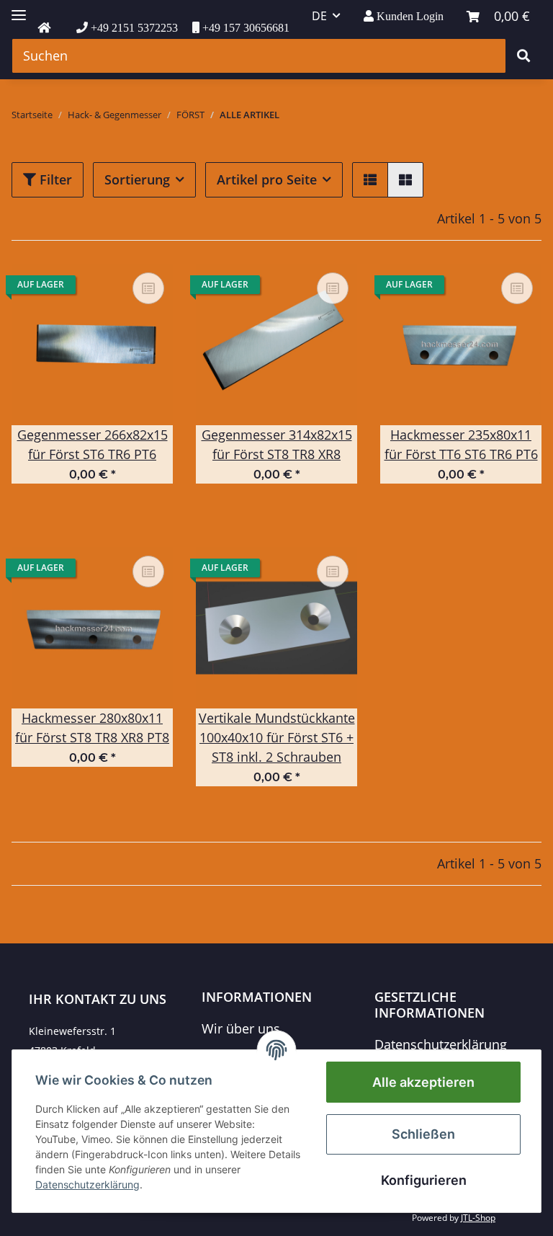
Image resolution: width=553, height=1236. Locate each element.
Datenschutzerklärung (440, 1044)
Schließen (423, 1134)
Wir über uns (241, 1028)
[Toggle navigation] (19, 9)
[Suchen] (523, 56)
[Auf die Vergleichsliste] (148, 288)
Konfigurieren (424, 1180)
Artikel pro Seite (267, 179)
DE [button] (319, 16)
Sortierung (137, 179)
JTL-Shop (478, 1217)
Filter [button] (54, 179)
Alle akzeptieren (423, 1082)
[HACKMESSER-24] (43, 28)
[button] (403, 16)
